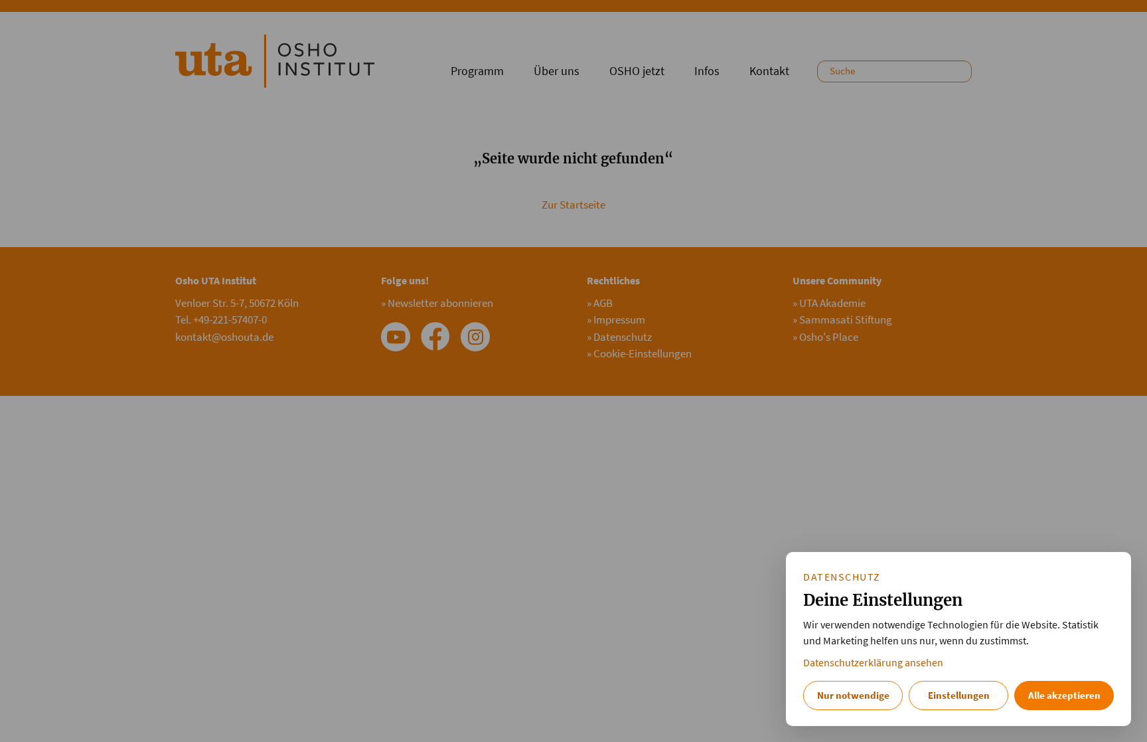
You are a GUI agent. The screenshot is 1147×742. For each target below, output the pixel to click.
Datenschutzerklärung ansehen (873, 662)
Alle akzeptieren (1064, 695)
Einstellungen (959, 695)
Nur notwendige (853, 695)
